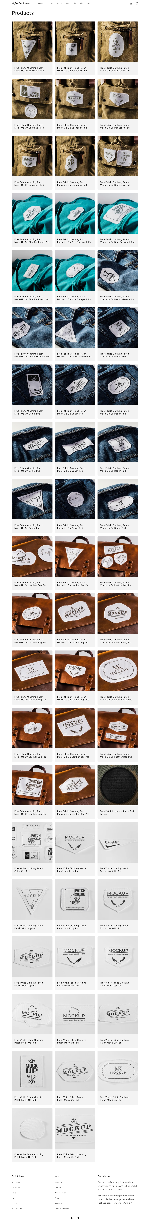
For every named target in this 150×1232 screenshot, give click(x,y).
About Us (58, 1182)
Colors (14, 1203)
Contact (58, 1187)
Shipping (58, 1203)
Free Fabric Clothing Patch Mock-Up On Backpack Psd (29, 69)
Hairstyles (16, 1187)
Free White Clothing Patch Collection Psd (28, 869)
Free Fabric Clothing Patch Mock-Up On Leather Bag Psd (30, 584)
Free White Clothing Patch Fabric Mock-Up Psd (71, 869)
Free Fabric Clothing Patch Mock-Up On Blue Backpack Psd (31, 240)
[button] (126, 3)
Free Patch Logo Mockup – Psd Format (117, 812)
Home (14, 1198)
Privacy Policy (60, 1193)
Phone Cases (17, 1208)
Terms (57, 1198)
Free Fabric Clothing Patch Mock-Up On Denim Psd (114, 355)
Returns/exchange (62, 1208)
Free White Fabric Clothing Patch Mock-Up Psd (71, 984)
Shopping (16, 1182)
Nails (14, 1193)
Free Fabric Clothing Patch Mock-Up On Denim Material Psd (117, 298)
